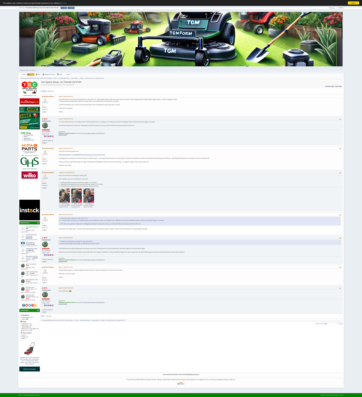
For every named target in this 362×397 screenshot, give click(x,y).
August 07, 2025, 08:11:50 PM (66, 148)
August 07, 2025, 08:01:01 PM (66, 119)
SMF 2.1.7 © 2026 (22, 395)
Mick (27, 266)
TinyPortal (322, 395)
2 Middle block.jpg (77, 204)
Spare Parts (27, 138)
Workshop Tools (28, 135)
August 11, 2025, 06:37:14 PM (66, 267)
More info (63, 3)
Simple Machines (31, 395)
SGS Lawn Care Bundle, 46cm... (30, 288)
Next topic (338, 86)
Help (328, 395)
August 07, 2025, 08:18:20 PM (67, 172)
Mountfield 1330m (31, 227)
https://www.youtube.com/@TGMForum (94, 133)
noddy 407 (30, 250)
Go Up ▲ (341, 395)
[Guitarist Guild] (43, 138)
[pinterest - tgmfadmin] (52, 136)
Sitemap (37, 395)
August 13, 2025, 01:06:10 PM (66, 288)
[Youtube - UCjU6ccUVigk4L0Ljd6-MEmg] (48, 136)
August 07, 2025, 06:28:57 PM (66, 96)
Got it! (353, 3)
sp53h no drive (30, 264)
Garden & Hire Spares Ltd (29, 169)
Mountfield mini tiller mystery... (32, 257)
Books (25, 136)
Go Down (43, 91)
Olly (27, 228)
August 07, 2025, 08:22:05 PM (66, 214)
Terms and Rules (334, 395)
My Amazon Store (29, 140)
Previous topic (329, 86)
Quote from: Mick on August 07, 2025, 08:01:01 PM (74, 218)
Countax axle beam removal (31, 235)
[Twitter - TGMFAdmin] (47, 136)
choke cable (29, 242)
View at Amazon (29, 369)
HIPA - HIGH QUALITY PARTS (29, 156)
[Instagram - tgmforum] (45, 136)
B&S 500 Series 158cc (32, 280)
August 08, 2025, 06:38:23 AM (66, 237)
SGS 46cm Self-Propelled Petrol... (31, 296)
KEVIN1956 (29, 238)
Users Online (27, 333)
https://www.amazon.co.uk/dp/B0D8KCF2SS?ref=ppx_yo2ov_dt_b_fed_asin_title (82, 155)
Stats (24, 321)
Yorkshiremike (30, 244)
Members (26, 315)
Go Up (42, 316)
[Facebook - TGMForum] (50, 136)
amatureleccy (49, 96)
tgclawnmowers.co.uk (29, 95)
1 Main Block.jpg (65, 204)
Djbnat (36, 258)
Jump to (317, 323)
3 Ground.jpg (88, 204)
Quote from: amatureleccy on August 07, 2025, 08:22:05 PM (76, 241)
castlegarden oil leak (32, 248)
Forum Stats (24, 310)
